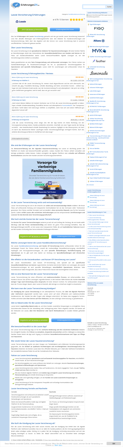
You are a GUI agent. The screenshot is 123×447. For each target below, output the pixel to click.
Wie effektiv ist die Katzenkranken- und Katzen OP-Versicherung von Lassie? (99, 242)
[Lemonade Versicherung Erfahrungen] (98, 73)
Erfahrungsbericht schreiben (20, 138)
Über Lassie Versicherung (96, 215)
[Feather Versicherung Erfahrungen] (98, 61)
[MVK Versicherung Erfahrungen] (98, 51)
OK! (113, 443)
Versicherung (39, 36)
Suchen (109, 6)
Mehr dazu (58, 445)
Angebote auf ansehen (34, 236)
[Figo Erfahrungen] (98, 28)
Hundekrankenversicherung (76, 14)
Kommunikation (67, 105)
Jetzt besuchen (32, 29)
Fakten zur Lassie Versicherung (98, 269)
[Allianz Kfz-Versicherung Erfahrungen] (98, 40)
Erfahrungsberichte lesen (65, 29)
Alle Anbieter (90, 185)
